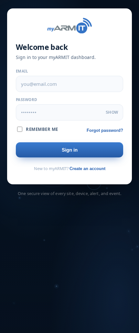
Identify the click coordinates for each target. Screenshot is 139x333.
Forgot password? (105, 130)
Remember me (42, 129)
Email (22, 71)
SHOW (112, 112)
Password (26, 99)
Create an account (87, 168)
